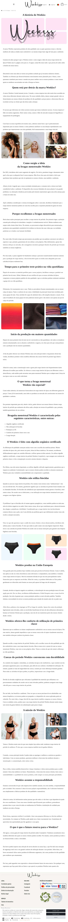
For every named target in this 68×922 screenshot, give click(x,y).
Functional (15, 920)
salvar (55, 917)
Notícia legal (5, 894)
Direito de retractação (7, 890)
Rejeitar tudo (55, 914)
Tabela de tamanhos (7, 902)
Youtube (26, 890)
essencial (7, 918)
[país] (58, 4)
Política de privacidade (8, 887)
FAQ (2, 905)
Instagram (27, 884)
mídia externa (36, 918)
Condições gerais (6, 884)
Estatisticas (17, 918)
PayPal (7, 920)
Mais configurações (24, 920)
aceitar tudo (56, 910)
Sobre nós (27, 894)
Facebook (27, 887)
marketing (26, 918)
